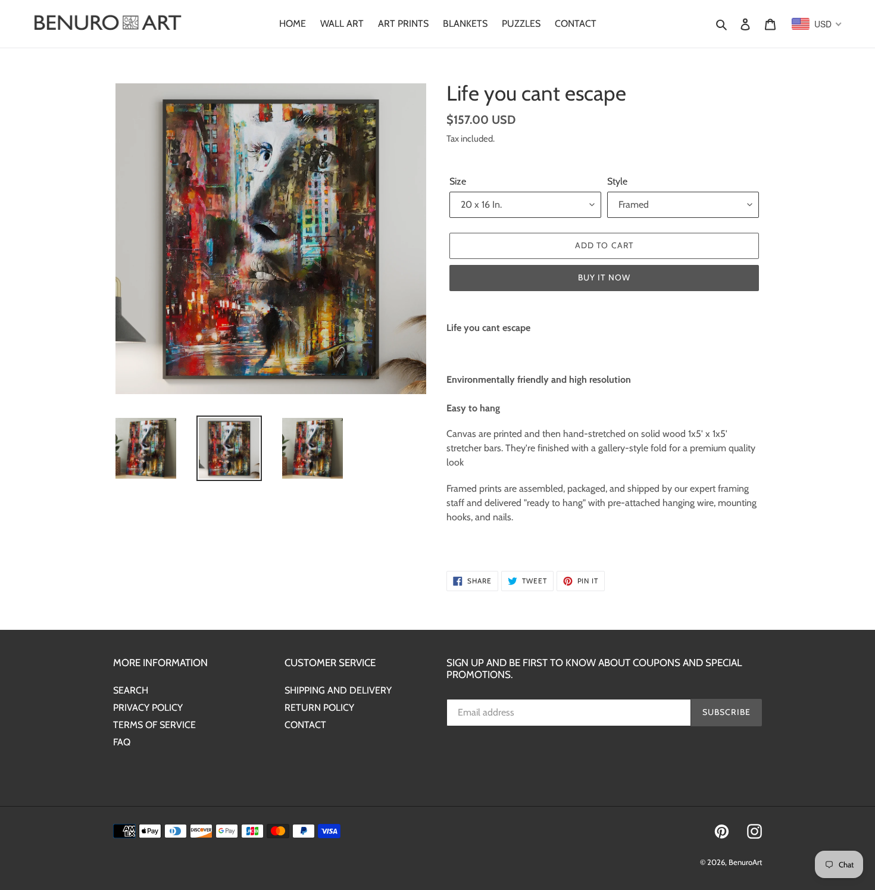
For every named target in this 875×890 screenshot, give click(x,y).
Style (617, 181)
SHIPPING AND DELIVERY (338, 690)
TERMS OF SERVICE (154, 724)
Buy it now (604, 277)
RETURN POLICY (319, 707)
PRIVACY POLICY (148, 707)
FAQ (121, 742)
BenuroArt (745, 862)
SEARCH (130, 690)
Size (457, 181)
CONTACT (305, 724)
